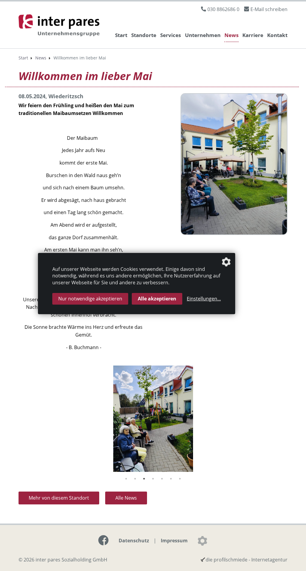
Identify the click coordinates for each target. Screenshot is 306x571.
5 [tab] (162, 479)
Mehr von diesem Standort (59, 498)
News (231, 35)
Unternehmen (203, 35)
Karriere (252, 35)
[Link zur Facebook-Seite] (103, 540)
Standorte (143, 35)
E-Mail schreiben (268, 9)
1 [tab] (126, 479)
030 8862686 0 (223, 9)
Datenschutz (134, 540)
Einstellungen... (204, 298)
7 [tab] (180, 479)
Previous (14, 420)
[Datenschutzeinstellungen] (202, 541)
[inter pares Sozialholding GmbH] (60, 26)
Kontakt (277, 35)
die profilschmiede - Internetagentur (246, 559)
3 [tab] (144, 479)
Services (170, 35)
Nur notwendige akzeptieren (90, 298)
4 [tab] (153, 479)
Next (292, 420)
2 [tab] (135, 479)
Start (121, 35)
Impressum (174, 540)
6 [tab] (171, 479)
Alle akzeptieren (157, 298)
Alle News (126, 498)
